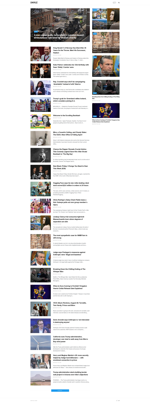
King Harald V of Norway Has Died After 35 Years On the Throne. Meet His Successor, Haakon (69, 50)
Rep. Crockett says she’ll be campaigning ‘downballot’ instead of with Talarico (69, 82)
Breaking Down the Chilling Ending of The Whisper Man (69, 270)
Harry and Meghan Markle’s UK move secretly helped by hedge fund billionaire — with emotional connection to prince (71, 357)
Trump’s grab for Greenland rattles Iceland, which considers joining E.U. (69, 99)
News (36, 31)
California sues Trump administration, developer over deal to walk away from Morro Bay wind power (70, 339)
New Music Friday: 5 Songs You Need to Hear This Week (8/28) (70, 167)
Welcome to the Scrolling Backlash (66, 115)
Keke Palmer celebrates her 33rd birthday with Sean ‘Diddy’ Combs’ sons (71, 65)
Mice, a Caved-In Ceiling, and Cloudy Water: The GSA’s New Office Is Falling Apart (70, 133)
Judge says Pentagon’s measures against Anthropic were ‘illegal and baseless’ (69, 253)
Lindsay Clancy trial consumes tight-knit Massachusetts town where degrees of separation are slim (68, 219)
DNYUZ (34, 2)
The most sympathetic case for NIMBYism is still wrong (70, 236)
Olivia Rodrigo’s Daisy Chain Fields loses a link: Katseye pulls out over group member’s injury (70, 202)
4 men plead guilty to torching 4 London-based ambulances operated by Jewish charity (59, 36)
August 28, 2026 (38, 40)
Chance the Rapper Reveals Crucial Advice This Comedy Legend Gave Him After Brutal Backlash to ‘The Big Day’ (70, 151)
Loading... (60, 390)
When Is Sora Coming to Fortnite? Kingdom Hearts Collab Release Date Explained (70, 287)
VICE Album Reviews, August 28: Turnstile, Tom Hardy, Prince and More (69, 304)
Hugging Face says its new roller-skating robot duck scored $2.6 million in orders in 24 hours (71, 184)
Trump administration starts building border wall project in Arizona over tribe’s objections (70, 373)
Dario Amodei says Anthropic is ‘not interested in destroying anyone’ (71, 320)
